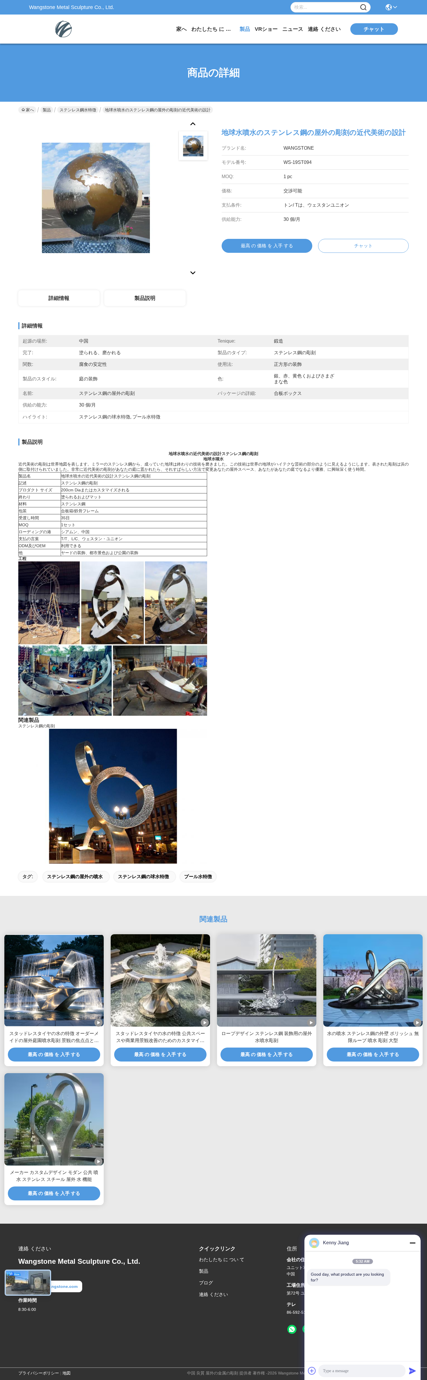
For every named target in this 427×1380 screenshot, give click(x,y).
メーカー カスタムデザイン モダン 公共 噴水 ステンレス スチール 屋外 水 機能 (54, 1176)
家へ (181, 29)
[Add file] (312, 1370)
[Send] (412, 1370)
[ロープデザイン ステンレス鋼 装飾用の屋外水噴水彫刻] (266, 980)
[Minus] (412, 1242)
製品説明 (144, 298)
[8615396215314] (292, 1329)
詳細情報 (59, 298)
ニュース (292, 29)
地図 (66, 1373)
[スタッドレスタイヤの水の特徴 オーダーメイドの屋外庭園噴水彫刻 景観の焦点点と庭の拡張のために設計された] (54, 980)
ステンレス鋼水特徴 (78, 110)
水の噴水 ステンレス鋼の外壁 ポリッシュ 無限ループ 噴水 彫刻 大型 (373, 1037)
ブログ (206, 1282)
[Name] (363, 7)
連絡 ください (324, 29)
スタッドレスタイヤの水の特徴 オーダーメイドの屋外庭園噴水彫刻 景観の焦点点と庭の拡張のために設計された (54, 1037)
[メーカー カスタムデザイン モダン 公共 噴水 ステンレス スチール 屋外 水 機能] (54, 1119)
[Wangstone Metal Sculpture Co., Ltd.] (61, 29)
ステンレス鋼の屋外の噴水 (75, 876)
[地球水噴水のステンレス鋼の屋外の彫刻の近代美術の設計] (95, 197)
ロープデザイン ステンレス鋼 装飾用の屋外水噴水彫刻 (266, 1037)
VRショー (266, 29)
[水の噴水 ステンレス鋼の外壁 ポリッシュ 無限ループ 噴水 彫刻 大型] (373, 980)
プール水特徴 (198, 876)
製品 (245, 29)
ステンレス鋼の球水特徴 (143, 876)
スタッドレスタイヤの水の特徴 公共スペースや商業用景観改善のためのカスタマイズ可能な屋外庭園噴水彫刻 (160, 1037)
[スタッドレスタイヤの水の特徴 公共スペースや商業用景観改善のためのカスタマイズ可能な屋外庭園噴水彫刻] (160, 980)
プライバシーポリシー (38, 1373)
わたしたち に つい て (213, 29)
